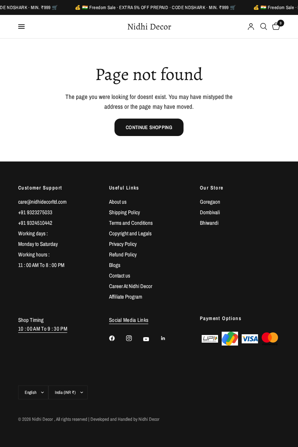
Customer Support (40, 187)
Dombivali (210, 212)
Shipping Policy (124, 212)
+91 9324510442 (35, 223)
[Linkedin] (168, 338)
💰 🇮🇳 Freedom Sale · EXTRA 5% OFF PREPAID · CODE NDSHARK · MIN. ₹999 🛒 (155, 7)
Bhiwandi (209, 223)
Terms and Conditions (131, 223)
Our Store (212, 187)
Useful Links (124, 187)
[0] (275, 26)
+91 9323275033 (35, 212)
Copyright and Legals (130, 233)
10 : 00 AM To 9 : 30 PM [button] (42, 329)
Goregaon (210, 201)
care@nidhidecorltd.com (42, 201)
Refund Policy (123, 254)
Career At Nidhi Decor (130, 286)
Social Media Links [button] (128, 320)
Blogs (114, 265)
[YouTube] (151, 339)
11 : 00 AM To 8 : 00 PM (41, 265)
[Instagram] (134, 338)
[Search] (264, 26)
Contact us (119, 275)
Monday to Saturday (38, 244)
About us (117, 201)
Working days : (33, 233)
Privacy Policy (123, 244)
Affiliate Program (125, 296)
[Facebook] (117, 338)
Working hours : (33, 254)
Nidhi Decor (149, 26)
